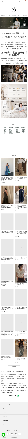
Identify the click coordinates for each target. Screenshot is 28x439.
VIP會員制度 (5, 420)
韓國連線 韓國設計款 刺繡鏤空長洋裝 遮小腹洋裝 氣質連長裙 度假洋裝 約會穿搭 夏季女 (21, 233)
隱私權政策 (5, 425)
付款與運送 (5, 416)
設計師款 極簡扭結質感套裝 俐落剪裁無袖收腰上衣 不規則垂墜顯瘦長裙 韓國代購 (7, 333)
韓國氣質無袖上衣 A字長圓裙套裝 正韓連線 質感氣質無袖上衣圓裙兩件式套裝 (7, 206)
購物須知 (4, 408)
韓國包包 (25, 15)
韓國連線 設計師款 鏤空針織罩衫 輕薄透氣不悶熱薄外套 (21, 308)
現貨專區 (20, 15)
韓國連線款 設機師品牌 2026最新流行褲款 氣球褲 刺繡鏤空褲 (7, 308)
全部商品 (3, 15)
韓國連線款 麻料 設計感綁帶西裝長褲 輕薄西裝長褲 (21, 178)
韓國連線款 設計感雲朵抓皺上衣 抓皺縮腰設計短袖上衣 (21, 284)
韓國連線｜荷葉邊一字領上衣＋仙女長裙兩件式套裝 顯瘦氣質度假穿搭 (21, 333)
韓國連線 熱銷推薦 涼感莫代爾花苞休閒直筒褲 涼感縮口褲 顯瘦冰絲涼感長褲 (7, 258)
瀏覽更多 (14, 366)
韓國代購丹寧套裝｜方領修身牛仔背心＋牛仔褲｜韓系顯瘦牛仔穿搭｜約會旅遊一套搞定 (7, 179)
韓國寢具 (14, 15)
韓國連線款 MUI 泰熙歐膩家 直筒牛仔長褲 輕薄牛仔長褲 (7, 232)
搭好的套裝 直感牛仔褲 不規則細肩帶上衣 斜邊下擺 (21, 257)
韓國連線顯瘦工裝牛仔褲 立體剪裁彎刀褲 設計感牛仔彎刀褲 (21, 360)
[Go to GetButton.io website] (3, 437)
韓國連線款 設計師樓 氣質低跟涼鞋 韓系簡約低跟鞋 (7, 357)
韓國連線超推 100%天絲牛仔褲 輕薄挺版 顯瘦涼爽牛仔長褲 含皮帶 (7, 283)
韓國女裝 (8, 15)
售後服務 (4, 412)
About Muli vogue (7, 404)
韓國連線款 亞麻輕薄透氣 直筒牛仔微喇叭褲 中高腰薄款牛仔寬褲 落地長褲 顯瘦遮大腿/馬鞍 (21, 207)
